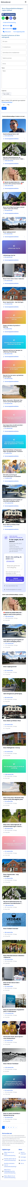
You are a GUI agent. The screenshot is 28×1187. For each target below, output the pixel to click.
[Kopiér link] (14, 18)
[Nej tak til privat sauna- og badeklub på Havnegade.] (14, 371)
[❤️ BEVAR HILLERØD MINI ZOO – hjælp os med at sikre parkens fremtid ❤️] (14, 178)
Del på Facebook (10, 14)
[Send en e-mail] (10, 18)
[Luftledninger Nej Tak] (14, 251)
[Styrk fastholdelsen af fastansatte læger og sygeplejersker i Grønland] (14, 446)
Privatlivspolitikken (7, 102)
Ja (3, 104)
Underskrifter (10, 28)
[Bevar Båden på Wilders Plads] (14, 520)
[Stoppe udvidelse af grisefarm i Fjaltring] (14, 321)
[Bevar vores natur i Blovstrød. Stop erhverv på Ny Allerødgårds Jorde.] (14, 396)
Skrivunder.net (5, 2)
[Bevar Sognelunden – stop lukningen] (14, 298)
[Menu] (25, 2)
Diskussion (7, 32)
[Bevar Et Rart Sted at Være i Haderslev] (14, 274)
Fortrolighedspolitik (19, 32)
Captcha (4, 90)
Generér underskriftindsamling (15, 579)
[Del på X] (7, 18)
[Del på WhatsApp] (3, 18)
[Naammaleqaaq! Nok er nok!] (14, 129)
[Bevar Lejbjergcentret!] (14, 227)
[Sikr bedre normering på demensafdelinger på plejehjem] (14, 471)
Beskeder (7, 25)
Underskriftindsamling (9, 22)
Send (4, 108)
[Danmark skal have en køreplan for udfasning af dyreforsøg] (14, 346)
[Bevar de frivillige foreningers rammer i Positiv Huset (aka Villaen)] (14, 203)
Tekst (3, 68)
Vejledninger (6, 1149)
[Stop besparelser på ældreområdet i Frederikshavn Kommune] (14, 421)
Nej (8, 104)
